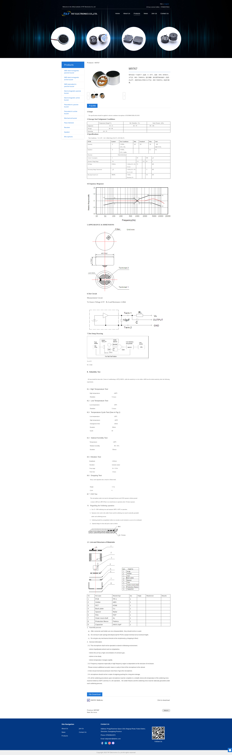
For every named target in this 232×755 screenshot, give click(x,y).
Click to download (163, 700)
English (166, 4)
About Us (126, 13)
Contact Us (164, 13)
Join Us (154, 13)
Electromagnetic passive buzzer (72, 92)
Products (137, 13)
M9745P (96, 710)
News (146, 13)
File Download (95, 694)
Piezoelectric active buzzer (70, 112)
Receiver (67, 127)
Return (166, 710)
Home (117, 13)
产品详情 (92, 105)
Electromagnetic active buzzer (72, 99)
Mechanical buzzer (70, 118)
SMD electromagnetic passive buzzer (71, 72)
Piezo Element (69, 123)
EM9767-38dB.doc (97, 700)
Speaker (67, 132)
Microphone (68, 137)
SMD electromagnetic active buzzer (71, 78)
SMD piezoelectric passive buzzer (70, 85)
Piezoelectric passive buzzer (71, 106)
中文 (161, 4)
